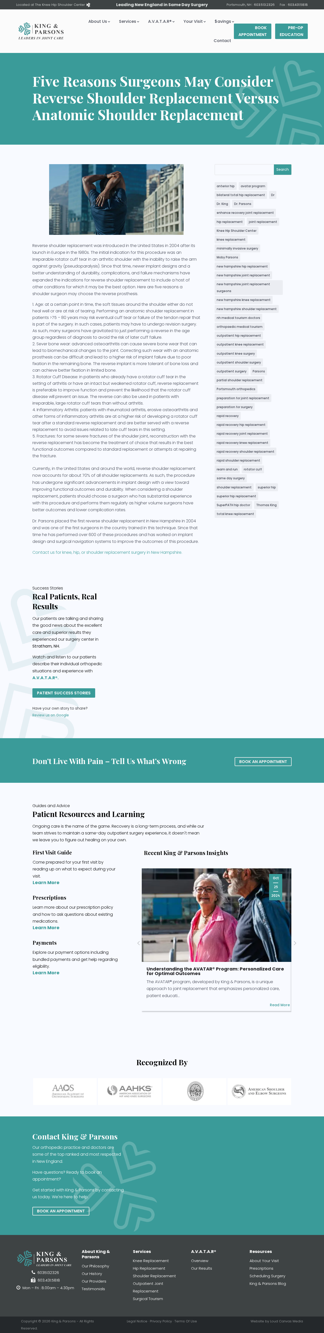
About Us (97, 21)
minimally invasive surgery (237, 248)
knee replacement (231, 239)
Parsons (259, 371)
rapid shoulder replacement (238, 460)
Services (127, 21)
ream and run (227, 469)
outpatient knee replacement (240, 344)
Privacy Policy (161, 1321)
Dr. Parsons (242, 204)
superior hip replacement (236, 496)
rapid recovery (228, 416)
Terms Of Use (185, 1321)
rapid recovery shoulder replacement (245, 451)
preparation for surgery (235, 407)
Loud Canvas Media (286, 1321)
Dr (272, 195)
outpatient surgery (232, 371)
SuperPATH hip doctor (233, 505)
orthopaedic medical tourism (239, 327)
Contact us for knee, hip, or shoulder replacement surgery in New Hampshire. (107, 552)
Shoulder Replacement (154, 1276)
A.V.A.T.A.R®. (45, 678)
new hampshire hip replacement (242, 266)
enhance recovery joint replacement (245, 213)
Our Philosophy (95, 1266)
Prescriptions (261, 1268)
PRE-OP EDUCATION (291, 31)
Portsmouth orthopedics (236, 389)
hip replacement (230, 222)
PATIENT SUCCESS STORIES (64, 693)
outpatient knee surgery (236, 353)
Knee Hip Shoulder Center (236, 230)
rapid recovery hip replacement (241, 425)
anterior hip (226, 186)
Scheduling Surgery (267, 1276)
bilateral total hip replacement (241, 195)
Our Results (201, 1268)
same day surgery (231, 478)
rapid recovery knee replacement (242, 443)
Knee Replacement (151, 1260)
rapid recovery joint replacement (242, 433)
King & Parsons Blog (268, 1283)
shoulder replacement (234, 487)
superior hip (267, 487)
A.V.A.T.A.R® (160, 21)
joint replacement (263, 222)
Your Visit (193, 21)
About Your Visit (264, 1260)
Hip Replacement (149, 1268)
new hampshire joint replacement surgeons (243, 287)
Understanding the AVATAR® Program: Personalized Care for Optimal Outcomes (215, 971)
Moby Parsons (227, 257)
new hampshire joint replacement (243, 275)
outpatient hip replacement (239, 335)
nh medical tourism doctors (238, 318)
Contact (222, 41)
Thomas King (266, 505)
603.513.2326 (264, 4)
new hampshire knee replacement (244, 300)
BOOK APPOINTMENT (252, 31)
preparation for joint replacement (243, 398)
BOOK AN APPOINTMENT (263, 762)
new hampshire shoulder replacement (247, 309)
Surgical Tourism (148, 1298)
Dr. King (222, 204)
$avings (223, 21)
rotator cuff (253, 469)
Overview (199, 1260)
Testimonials (93, 1288)
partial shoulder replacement (239, 380)
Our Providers (94, 1281)
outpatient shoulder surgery (239, 362)
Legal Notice (137, 1321)
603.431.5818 (298, 4)
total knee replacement (235, 514)
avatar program (253, 186)
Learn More (46, 882)
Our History (92, 1273)
